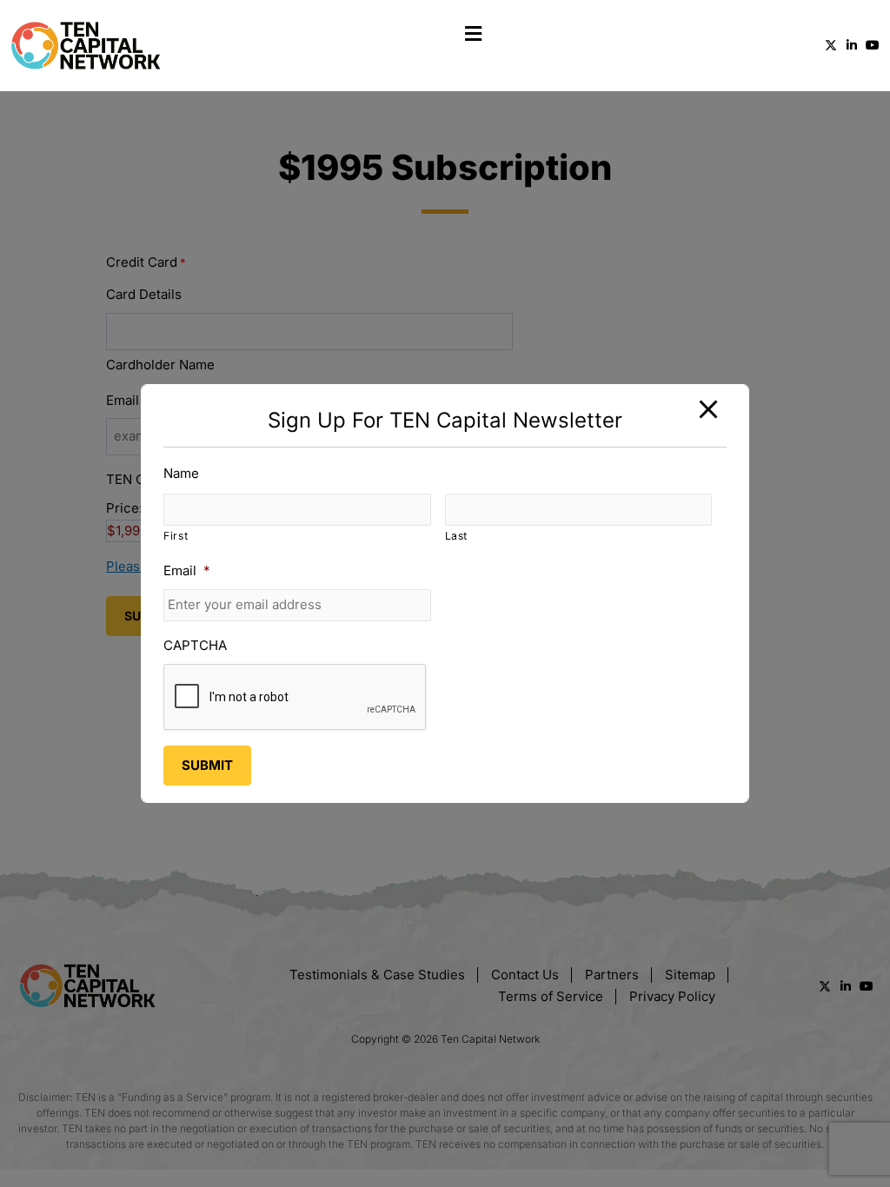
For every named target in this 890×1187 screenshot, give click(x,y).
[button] (473, 33)
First (175, 535)
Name (181, 473)
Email (186, 570)
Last (456, 535)
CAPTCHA (195, 645)
